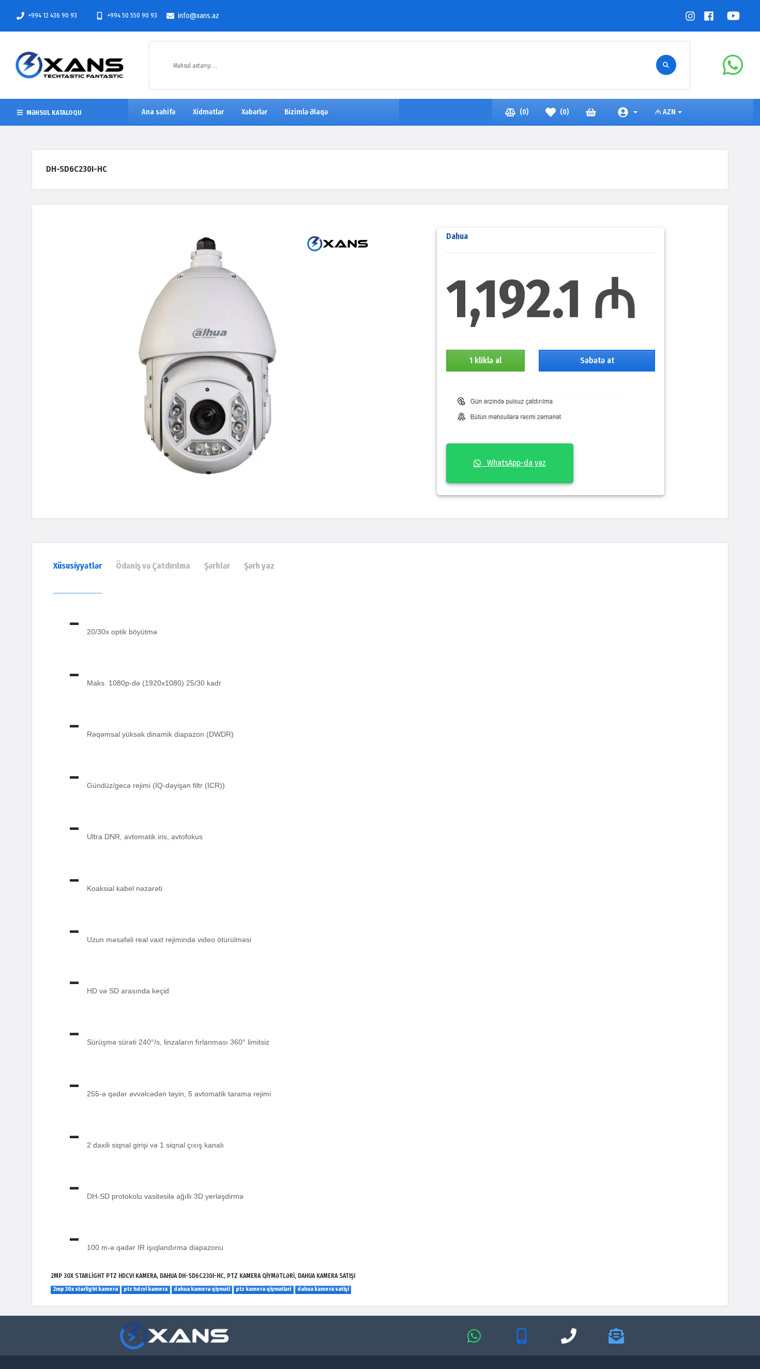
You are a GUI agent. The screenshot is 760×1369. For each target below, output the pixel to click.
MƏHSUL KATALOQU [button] (54, 112)
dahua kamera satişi (323, 1289)
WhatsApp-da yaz (513, 463)
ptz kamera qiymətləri (263, 1289)
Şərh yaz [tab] (259, 566)
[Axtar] (666, 65)
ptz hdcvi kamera (146, 1289)
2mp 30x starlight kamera (85, 1289)
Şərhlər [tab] (217, 566)
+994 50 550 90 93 (132, 15)
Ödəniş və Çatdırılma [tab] (153, 566)
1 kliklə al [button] (485, 360)
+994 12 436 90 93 (52, 15)
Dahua (457, 236)
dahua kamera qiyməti (202, 1289)
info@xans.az (198, 15)
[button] (628, 112)
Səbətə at (597, 360)
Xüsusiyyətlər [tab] (77, 566)
